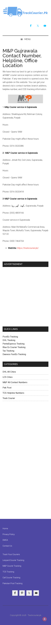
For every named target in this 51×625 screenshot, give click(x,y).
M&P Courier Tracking (12, 566)
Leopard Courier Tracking (13, 560)
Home (5, 528)
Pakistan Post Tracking (12, 583)
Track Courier (26, 11)
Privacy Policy (9, 534)
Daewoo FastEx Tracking (14, 354)
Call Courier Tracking (11, 577)
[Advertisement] (25, 295)
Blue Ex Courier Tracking (14, 347)
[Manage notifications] (44, 619)
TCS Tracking (8, 572)
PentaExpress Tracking (13, 343)
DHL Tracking (9, 340)
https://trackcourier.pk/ (28, 248)
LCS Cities (8, 377)
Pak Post (7, 387)
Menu (27, 39)
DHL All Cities (9, 372)
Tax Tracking (8, 350)
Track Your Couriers (11, 554)
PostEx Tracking (10, 336)
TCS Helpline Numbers (13, 393)
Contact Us (7, 546)
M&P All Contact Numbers (15, 382)
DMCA (5, 540)
